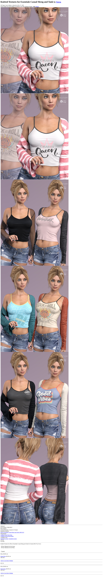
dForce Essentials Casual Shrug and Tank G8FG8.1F (12, 532)
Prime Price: (3, 556)
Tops (6, 535)
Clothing (2, 535)
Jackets (12, 536)
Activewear (7, 536)
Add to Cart (3, 560)
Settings (37, 6)
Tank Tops (9, 535)
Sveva (58, 2)
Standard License (4, 538)
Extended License (13, 538)
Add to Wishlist (9, 560)
